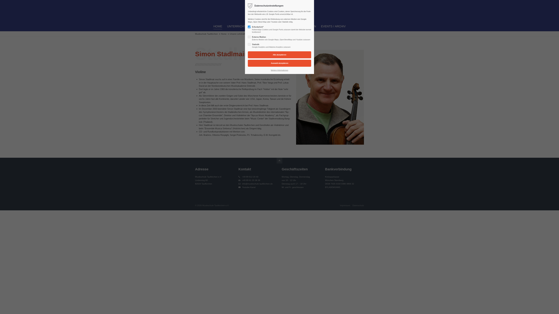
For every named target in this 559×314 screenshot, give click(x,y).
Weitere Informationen (279, 70)
